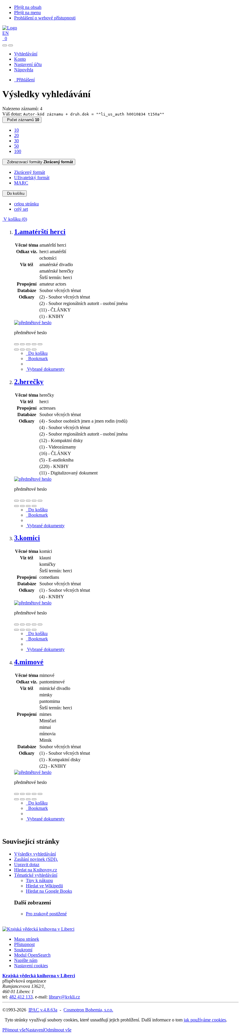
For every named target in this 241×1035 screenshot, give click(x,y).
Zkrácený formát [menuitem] (29, 172)
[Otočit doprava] (22, 349)
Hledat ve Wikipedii (44, 885)
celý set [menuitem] (21, 209)
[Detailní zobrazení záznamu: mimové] (32, 772)
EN (5, 33)
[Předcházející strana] (28, 349)
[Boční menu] (4, 45)
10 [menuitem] (16, 130)
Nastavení (35, 1029)
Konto (20, 59)
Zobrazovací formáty (39, 162)
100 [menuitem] (17, 151)
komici (27, 538)
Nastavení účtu (28, 64)
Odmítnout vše (57, 1029)
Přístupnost (24, 944)
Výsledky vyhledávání (35, 853)
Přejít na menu (27, 12)
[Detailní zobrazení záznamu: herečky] (32, 479)
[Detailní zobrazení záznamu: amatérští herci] (32, 322)
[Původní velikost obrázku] (28, 344)
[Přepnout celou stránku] (34, 344)
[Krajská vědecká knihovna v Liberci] (38, 929)
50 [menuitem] (16, 146)
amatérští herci (40, 231)
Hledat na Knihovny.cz (35, 869)
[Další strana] (34, 349)
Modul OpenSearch (32, 954)
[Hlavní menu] (10, 45)
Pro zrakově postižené (46, 913)
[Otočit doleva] (16, 349)
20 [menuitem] (16, 135)
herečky (28, 381)
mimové (28, 662)
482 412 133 (21, 996)
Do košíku (14, 193)
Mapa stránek (26, 939)
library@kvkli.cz (64, 996)
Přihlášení (24, 79)
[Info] (40, 344)
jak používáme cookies (205, 1019)
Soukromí (23, 949)
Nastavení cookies (31, 965)
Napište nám (25, 960)
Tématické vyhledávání (35, 875)
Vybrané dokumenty (45, 369)
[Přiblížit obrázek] (16, 344)
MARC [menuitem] (21, 182)
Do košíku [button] (37, 353)
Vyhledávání (25, 53)
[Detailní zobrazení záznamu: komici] (32, 602)
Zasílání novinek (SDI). (36, 859)
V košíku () (14, 219)
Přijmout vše (14, 1029)
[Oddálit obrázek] (22, 344)
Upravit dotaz (26, 864)
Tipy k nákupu (39, 880)
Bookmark (37, 358)
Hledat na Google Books (49, 891)
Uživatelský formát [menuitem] (31, 177)
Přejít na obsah (27, 7)
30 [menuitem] (16, 140)
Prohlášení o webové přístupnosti (45, 17)
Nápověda (23, 69)
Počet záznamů (22, 120)
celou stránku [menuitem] (26, 203)
